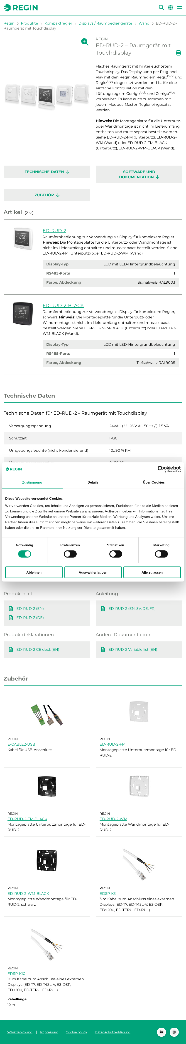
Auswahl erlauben (93, 572)
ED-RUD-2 (54, 230)
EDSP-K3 (108, 893)
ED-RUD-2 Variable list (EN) (132, 649)
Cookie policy (76, 1032)
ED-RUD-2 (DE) (30, 617)
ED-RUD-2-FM (112, 744)
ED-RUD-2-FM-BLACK (27, 819)
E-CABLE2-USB (21, 744)
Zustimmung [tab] (32, 482)
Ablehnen (34, 572)
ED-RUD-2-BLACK (63, 305)
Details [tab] (93, 482)
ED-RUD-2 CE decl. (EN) (37, 649)
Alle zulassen (152, 572)
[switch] (70, 554)
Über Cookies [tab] (154, 482)
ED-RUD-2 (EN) (30, 608)
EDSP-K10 (16, 973)
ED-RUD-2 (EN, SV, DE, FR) (132, 608)
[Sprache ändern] (174, 1032)
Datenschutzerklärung (112, 1032)
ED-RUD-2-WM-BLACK (28, 893)
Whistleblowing (19, 1032)
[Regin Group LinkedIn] (161, 1032)
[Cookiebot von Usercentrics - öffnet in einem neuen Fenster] (161, 469)
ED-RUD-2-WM (113, 819)
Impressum (49, 1032)
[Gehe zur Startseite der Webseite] (21, 8)
